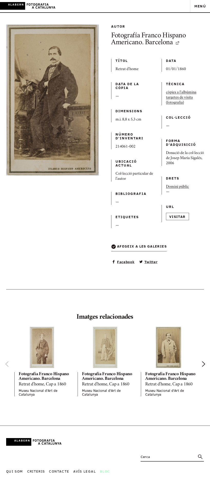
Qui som (14, 471)
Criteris (36, 471)
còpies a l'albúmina (181, 92)
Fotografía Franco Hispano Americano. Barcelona (148, 39)
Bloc (105, 471)
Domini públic (177, 187)
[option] (42, 361)
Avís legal (84, 471)
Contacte (59, 471)
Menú (200, 6)
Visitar (177, 216)
